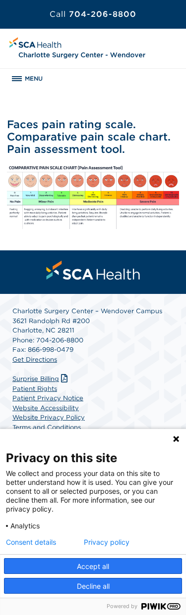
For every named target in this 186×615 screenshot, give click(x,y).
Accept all (93, 566)
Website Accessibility (45, 408)
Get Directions (34, 359)
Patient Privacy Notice (47, 398)
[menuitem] (93, 270)
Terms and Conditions (46, 427)
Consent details (31, 542)
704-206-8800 (93, 14)
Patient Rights (34, 388)
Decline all (93, 586)
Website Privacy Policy (48, 417)
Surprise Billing (35, 378)
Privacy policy (106, 542)
